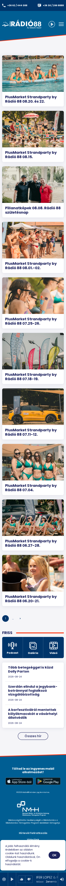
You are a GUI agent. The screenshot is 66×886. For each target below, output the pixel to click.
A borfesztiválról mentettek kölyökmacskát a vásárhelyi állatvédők (32, 713)
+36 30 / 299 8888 (53, 5)
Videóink (33, 839)
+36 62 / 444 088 (17, 5)
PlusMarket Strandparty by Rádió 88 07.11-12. (31, 432)
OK (54, 855)
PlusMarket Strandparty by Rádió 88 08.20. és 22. (31, 99)
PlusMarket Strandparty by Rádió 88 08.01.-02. (31, 265)
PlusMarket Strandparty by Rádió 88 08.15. (31, 154)
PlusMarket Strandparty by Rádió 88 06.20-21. (31, 599)
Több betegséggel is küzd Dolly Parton (30, 669)
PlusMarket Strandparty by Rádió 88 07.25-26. (31, 321)
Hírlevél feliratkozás (33, 833)
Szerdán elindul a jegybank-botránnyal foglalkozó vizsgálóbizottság (32, 690)
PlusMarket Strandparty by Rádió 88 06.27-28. (31, 543)
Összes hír (33, 736)
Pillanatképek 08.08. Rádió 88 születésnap (33, 210)
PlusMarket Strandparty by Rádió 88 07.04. (31, 487)
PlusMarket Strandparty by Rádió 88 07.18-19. (31, 376)
